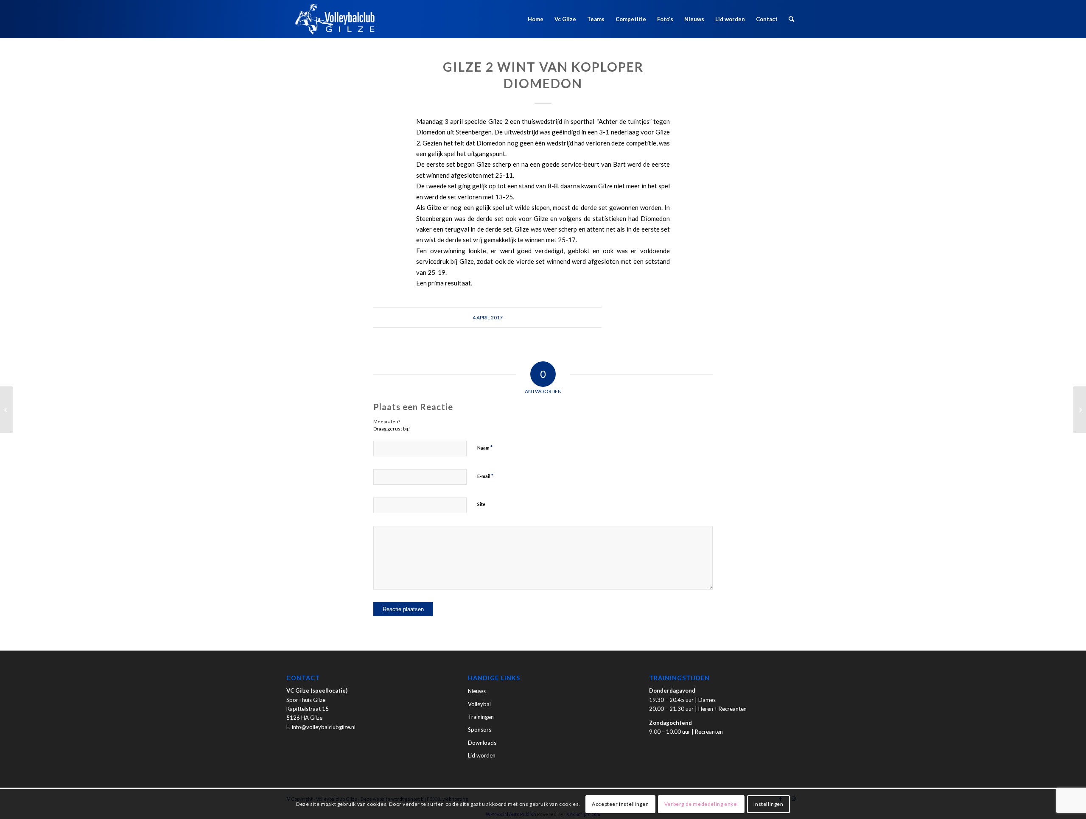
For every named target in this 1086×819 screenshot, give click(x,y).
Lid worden (730, 19)
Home (535, 19)
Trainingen (481, 716)
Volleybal (479, 704)
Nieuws (694, 19)
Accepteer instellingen (620, 804)
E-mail (485, 475)
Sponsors (479, 729)
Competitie (631, 19)
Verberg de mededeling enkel (701, 804)
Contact (767, 19)
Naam (485, 447)
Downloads (482, 742)
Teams (596, 19)
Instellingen (768, 804)
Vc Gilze (565, 19)
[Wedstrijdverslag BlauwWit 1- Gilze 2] (6, 409)
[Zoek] (791, 19)
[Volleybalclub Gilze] (334, 19)
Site (481, 504)
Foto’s (665, 19)
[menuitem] (791, 19)
